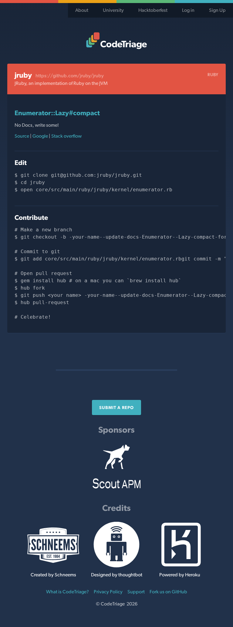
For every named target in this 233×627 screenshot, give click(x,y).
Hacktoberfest (152, 10)
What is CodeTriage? (67, 592)
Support (136, 592)
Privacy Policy (108, 592)
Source (22, 136)
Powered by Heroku (179, 575)
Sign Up (217, 10)
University (113, 10)
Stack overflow (66, 136)
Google (40, 136)
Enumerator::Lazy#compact (57, 113)
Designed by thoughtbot (116, 575)
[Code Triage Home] (116, 40)
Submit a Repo (116, 407)
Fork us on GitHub (168, 592)
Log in (188, 10)
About (81, 10)
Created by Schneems (53, 575)
